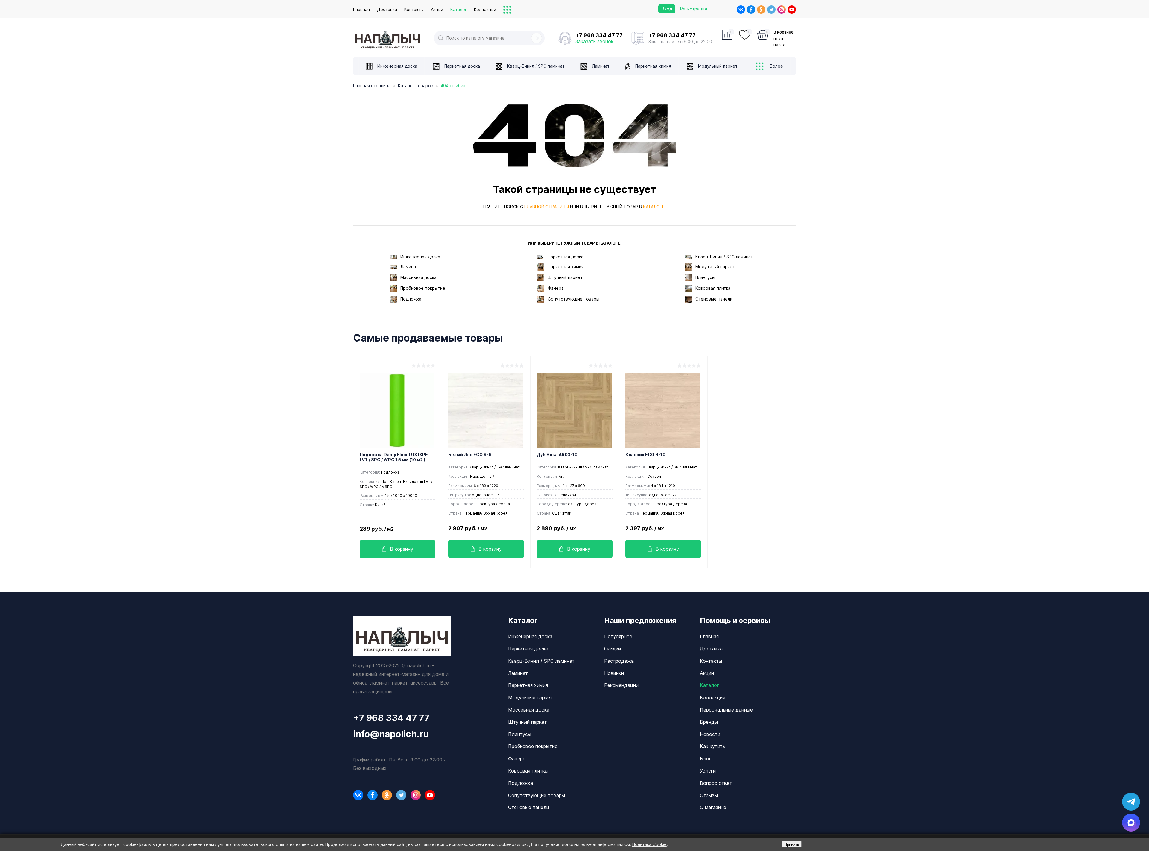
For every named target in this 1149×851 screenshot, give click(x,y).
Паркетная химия (566, 266)
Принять (791, 844)
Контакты (414, 9)
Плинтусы (705, 277)
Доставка (387, 9)
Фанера (556, 288)
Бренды (709, 722)
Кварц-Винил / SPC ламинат (724, 256)
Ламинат (409, 266)
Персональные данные (726, 710)
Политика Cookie (649, 844)
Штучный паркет (565, 277)
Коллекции (485, 9)
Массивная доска (418, 277)
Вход (667, 8)
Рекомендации (621, 685)
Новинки (614, 673)
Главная (361, 9)
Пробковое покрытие (422, 288)
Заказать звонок (594, 41)
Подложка (410, 298)
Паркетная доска (565, 256)
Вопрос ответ (716, 783)
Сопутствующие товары (573, 298)
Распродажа (619, 661)
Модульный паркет (715, 266)
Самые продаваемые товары (428, 338)
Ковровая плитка (712, 288)
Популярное (618, 636)
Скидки (612, 649)
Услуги (708, 771)
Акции (437, 9)
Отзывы (709, 795)
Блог (705, 758)
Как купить (712, 746)
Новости (710, 734)
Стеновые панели (713, 298)
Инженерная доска (420, 256)
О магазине (713, 807)
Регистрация (693, 8)
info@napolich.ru (391, 734)
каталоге (654, 206)
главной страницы (546, 206)
